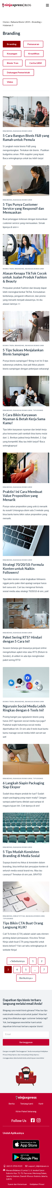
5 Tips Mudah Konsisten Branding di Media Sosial (21, 854)
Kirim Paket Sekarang (26, 1111)
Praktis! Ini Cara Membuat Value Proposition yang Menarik (22, 496)
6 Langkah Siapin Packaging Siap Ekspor (23, 785)
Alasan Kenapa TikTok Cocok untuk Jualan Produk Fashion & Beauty (25, 277)
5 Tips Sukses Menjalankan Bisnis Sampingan (23, 352)
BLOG (28, 5)
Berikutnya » (26, 977)
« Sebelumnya (17, 961)
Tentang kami (26, 1103)
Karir (41, 1103)
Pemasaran (33, 44)
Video (10, 82)
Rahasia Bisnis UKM (20, 22)
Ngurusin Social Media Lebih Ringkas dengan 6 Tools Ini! (24, 708)
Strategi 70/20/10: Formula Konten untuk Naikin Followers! (23, 568)
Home (6, 22)
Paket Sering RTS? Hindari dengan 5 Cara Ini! (22, 639)
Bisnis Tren (12, 63)
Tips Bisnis (38, 410)
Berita (12, 1103)
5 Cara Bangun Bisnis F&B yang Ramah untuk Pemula (26, 138)
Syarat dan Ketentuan (17, 1184)
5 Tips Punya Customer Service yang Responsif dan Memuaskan (23, 208)
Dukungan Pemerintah (18, 72)
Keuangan (12, 53)
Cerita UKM (35, 63)
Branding (36, 22)
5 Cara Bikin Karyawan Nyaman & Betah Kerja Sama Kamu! (24, 419)
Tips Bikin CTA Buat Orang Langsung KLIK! (23, 925)
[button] (47, 5)
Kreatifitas (33, 53)
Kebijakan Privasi (37, 1184)
